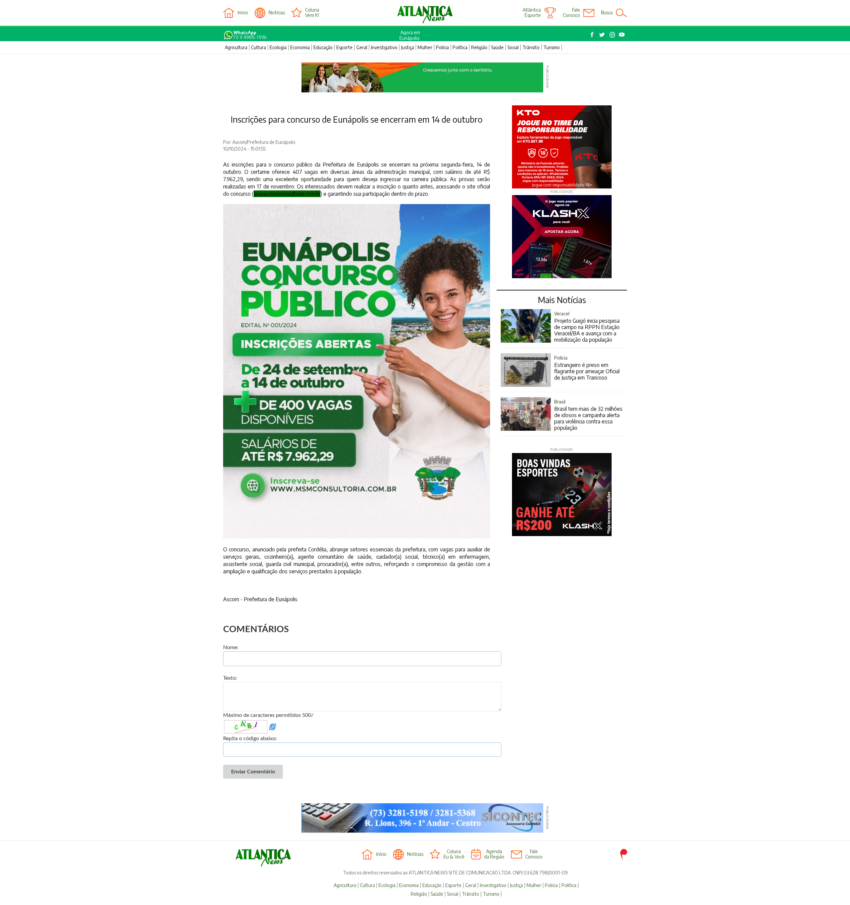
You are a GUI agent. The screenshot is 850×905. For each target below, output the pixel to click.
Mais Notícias (562, 299)
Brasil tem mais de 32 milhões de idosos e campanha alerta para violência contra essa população (588, 415)
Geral (361, 47)
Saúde (497, 47)
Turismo (551, 47)
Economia (300, 47)
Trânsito (531, 47)
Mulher (425, 47)
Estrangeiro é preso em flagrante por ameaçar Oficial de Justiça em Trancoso (587, 368)
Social (513, 47)
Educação (323, 47)
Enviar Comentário (253, 771)
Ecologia (278, 47)
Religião (479, 47)
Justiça (407, 47)
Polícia (442, 47)
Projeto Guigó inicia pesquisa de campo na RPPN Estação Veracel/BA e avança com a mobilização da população (587, 327)
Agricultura (236, 47)
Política (460, 47)
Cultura (258, 47)
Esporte (344, 47)
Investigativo (384, 47)
